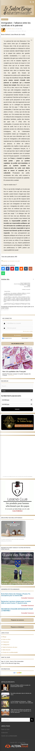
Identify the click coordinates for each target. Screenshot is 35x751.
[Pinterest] (12, 269)
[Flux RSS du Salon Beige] (19, 673)
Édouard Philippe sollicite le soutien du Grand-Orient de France (20, 685)
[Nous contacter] (16, 673)
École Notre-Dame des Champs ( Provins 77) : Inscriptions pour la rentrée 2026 (16, 594)
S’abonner (6, 642)
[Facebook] (8, 269)
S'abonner (4, 732)
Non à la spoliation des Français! (14, 371)
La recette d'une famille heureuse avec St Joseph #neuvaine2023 (15, 476)
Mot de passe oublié (28, 331)
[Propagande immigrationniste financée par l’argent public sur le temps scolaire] (17, 304)
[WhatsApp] (3, 273)
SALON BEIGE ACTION (17, 343)
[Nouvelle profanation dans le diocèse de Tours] (5, 698)
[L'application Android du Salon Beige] (20, 673)
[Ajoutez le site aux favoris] (17, 673)
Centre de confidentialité (10, 652)
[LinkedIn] (17, 269)
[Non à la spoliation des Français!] (17, 368)
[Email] (30, 269)
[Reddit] (21, 269)
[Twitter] (3, 269)
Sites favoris (6, 650)
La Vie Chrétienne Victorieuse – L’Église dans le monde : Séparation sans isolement (22, 702)
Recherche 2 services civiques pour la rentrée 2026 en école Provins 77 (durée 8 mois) (16, 602)
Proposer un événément (17, 627)
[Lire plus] (11, 375)
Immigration (5, 19)
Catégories (6, 644)
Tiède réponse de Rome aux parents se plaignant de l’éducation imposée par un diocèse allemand (21, 711)
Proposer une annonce (17, 620)
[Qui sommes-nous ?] (14, 673)
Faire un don (6, 639)
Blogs (4, 636)
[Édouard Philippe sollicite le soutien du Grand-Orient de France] (5, 690)
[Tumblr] (26, 269)
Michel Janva (11, 28)
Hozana (30, 476)
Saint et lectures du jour (10, 647)
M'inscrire (31, 338)
